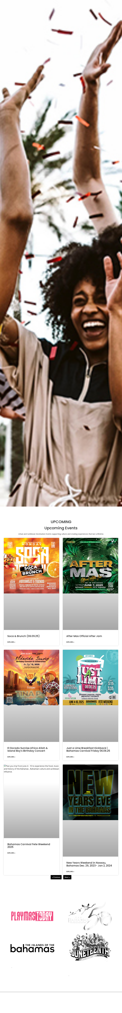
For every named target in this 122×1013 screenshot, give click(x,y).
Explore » (11, 642)
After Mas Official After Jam (84, 636)
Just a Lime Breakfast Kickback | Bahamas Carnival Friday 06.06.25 (88, 749)
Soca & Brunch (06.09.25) (23, 636)
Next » (67, 877)
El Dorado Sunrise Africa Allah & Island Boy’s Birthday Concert (27, 749)
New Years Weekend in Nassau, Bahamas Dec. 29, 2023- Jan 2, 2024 (89, 864)
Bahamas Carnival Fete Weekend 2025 (28, 846)
